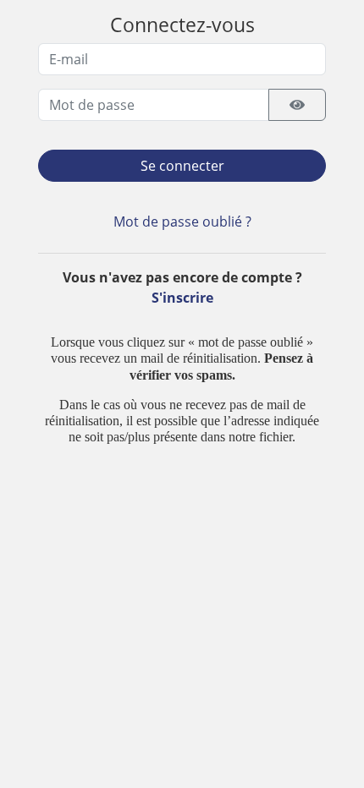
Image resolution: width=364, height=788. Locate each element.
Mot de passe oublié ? (182, 221)
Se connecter (182, 165)
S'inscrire (182, 297)
